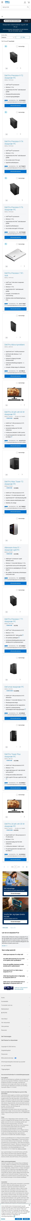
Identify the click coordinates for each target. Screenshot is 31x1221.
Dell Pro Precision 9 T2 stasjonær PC (14, 76)
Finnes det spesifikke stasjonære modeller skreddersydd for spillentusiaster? (13, 965)
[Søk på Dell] (28, 7)
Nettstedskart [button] (5, 1009)
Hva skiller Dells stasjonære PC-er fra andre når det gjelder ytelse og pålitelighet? (13, 959)
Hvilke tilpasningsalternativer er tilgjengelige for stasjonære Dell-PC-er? (14, 976)
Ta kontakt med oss (6, 1005)
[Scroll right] (29, 21)
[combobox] (15, 7)
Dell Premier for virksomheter (9, 1040)
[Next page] (23, 867)
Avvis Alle (18, 1218)
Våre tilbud (4, 1019)
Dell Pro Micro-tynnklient (15, 345)
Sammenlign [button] (21, 46)
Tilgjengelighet (5, 1069)
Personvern (4, 1054)
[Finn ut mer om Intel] (8, 987)
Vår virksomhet (5, 1022)
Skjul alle (13, 927)
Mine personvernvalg (7, 1058)
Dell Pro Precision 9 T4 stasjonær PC (14, 142)
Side (12, 867)
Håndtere (3, 1218)
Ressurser (4, 1030)
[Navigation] (2, 2)
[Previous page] (8, 867)
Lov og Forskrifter (6, 1065)
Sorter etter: (4, 35)
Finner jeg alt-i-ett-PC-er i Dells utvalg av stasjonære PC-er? (13, 971)
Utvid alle (5, 927)
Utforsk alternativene (15, 105)
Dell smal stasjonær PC (14, 687)
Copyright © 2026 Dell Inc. (8, 1046)
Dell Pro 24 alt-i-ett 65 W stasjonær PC (14, 413)
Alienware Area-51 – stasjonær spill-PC (13, 548)
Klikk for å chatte (22, 1148)
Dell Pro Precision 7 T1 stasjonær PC (14, 620)
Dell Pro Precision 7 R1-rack (14, 274)
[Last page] (26, 867)
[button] (25, 2)
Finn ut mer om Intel (19, 989)
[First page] (4, 867)
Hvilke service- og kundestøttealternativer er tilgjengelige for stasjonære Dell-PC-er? (14, 982)
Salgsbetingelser (6, 1050)
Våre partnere (5, 1026)
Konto (3, 997)
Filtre (23, 37)
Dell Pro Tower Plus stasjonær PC (13, 755)
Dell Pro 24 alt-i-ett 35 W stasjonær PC (14, 825)
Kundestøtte (4, 1001)
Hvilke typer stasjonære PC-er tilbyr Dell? (13, 954)
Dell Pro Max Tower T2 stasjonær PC (14, 483)
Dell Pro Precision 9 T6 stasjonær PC (14, 208)
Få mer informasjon (15, 893)
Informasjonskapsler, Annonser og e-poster (13, 1062)
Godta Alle (26, 1218)
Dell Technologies (6, 1036)
